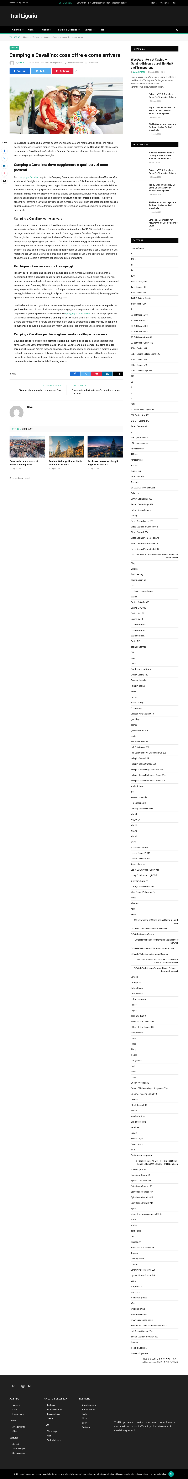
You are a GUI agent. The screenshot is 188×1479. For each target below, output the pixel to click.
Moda (133, 898)
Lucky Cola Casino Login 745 (144, 875)
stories (134, 1225)
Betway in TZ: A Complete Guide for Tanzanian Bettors (102, 3)
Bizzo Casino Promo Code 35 (144, 543)
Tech (102, 29)
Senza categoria (138, 1122)
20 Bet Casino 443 (139, 331)
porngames (136, 1060)
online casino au (138, 999)
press (133, 1077)
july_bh (134, 814)
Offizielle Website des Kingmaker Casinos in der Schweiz (156, 941)
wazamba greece (139, 1298)
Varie (133, 1281)
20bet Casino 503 (139, 359)
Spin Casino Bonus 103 (141, 1186)
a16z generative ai (139, 437)
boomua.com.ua (138, 580)
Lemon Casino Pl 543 (140, 859)
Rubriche (46, 29)
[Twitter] (4, 158)
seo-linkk (135, 1127)
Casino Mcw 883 (138, 608)
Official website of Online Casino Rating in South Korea (156, 921)
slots (133, 1150)
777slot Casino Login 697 (142, 410)
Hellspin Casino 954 (140, 758)
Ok (171, 1474)
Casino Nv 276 (137, 613)
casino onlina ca (138, 624)
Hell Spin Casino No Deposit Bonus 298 (148, 753)
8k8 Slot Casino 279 (140, 421)
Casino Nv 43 (137, 619)
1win (133, 276)
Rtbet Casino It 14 (139, 1105)
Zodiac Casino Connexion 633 (144, 1337)
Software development (141, 1155)
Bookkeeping (137, 574)
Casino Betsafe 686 (140, 602)
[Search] (177, 30)
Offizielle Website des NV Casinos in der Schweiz (153, 948)
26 (132, 382)
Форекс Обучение (139, 1353)
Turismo (14, 48)
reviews (134, 1099)
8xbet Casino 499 (139, 426)
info (133, 792)
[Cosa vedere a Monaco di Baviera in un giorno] (27, 447)
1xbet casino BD (138, 304)
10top (133, 259)
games (134, 725)
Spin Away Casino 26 (140, 1175)
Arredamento (137, 460)
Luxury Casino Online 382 (142, 886)
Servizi (88, 29)
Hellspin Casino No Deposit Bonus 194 (148, 775)
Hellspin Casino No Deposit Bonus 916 (148, 780)
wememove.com (139, 1314)
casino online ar (138, 630)
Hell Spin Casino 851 (140, 741)
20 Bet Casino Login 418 (142, 343)
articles (134, 465)
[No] (184, 1474)
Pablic (133, 1005)
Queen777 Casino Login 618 (144, 1094)
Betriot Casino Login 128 (142, 504)
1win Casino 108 (138, 287)
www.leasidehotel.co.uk (142, 1320)
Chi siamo (164, 3)
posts (133, 1071)
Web (133, 1303)
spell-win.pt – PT (138, 1169)
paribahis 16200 (138, 1016)
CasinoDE (135, 641)
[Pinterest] (4, 173)
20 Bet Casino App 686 (141, 337)
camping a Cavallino (29, 177)
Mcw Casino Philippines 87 (143, 892)
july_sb (134, 836)
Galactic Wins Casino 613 (142, 714)
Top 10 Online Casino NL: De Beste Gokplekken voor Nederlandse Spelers (162, 110)
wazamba (135, 1292)
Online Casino (137, 988)
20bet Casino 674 (139, 365)
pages (134, 1010)
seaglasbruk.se (138, 1116)
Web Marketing (138, 1309)
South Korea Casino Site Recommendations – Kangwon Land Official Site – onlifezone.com (157, 1162)
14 (132, 270)
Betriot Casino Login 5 (141, 510)
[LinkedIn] (4, 166)
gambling (135, 719)
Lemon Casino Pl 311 (140, 853)
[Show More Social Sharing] (76, 71)
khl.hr (133, 842)
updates (135, 1264)
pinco (133, 1038)
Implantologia (137, 786)
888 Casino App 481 (140, 415)
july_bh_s (135, 819)
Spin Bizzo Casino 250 (141, 1180)
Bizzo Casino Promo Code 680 (145, 549)
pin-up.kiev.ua (137, 1032)
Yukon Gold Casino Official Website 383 (149, 1325)
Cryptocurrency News (141, 669)
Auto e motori (137, 476)
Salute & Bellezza (67, 29)
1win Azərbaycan (139, 281)
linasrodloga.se (138, 864)
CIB (132, 652)
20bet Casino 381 (139, 348)
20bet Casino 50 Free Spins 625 (145, 354)
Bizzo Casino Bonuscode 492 (144, 527)
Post (133, 1066)
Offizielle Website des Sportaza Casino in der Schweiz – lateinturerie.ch (157, 961)
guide (133, 736)
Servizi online (137, 1144)
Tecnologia (136, 1231)
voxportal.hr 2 (137, 1286)
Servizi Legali (137, 1138)
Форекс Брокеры (139, 1348)
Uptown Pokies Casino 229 (143, 1270)
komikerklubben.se (139, 847)
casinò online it (138, 636)
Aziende (16, 29)
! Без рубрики (137, 248)
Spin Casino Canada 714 (142, 1192)
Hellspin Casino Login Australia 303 (147, 769)
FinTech (134, 697)
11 (132, 265)
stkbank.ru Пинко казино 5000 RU (146, 1214)
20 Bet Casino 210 (139, 315)
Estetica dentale (138, 680)
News (133, 914)
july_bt (134, 825)
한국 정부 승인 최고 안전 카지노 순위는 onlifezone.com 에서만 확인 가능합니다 (160, 1360)
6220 (133, 404)
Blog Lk (134, 569)
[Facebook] (4, 151)
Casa (30, 29)
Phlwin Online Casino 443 (142, 1021)
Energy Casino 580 (139, 675)
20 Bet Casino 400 (139, 326)
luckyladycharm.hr (139, 881)
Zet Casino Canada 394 (141, 1331)
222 (132, 376)
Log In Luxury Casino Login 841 (145, 870)
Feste (133, 691)
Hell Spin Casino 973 (140, 747)
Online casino (137, 993)
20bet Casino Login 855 (141, 370)
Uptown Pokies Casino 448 (143, 1275)
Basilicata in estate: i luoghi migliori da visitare (103, 463)
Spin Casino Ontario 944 (142, 1203)
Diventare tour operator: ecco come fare (40, 390)
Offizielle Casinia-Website (142, 934)
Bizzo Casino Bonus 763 (142, 521)
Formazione (136, 708)
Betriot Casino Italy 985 (141, 499)
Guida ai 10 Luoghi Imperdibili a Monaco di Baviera (66, 463)
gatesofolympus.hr (139, 730)
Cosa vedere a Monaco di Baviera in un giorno (24, 463)
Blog (175, 3)
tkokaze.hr (136, 1242)
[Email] (4, 180)
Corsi (133, 663)
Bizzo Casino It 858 (139, 532)
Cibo (133, 658)
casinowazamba (138, 647)
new (133, 909)
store (133, 1219)
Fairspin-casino (138, 686)
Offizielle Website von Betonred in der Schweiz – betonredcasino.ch (156, 970)
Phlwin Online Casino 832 (142, 1027)
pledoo (134, 1055)
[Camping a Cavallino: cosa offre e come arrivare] (66, 105)
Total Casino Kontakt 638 (142, 1247)
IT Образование (138, 803)
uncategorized (137, 1259)
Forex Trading (137, 702)
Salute (134, 1111)
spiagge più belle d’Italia (77, 313)
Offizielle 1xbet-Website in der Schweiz (149, 928)
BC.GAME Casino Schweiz (143, 488)
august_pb (136, 471)
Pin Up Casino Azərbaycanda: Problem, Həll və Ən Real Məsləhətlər (163, 127)
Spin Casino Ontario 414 (142, 1197)
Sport (133, 1208)
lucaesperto (139, 72)
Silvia (21, 63)
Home (154, 3)
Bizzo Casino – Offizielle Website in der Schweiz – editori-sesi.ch (155, 556)
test (133, 1236)
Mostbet (135, 903)
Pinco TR (135, 1044)
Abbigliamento (138, 449)
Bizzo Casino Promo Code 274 (145, 538)
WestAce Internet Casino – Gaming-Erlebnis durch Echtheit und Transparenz (152, 63)
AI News (134, 454)
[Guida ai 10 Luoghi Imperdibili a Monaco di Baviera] (66, 447)
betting (134, 515)
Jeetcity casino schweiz (142, 808)
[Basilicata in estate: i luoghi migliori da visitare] (105, 447)
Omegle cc (136, 982)
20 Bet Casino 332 (139, 320)
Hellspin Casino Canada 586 (143, 764)
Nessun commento (75, 63)
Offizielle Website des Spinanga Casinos (149, 954)
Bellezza (135, 493)
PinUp (133, 1049)
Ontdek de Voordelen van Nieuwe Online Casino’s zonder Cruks (163, 223)
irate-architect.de (139, 797)
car (132, 585)
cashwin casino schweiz (142, 591)
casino (134, 597)
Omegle (134, 977)
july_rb (134, 831)
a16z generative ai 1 (140, 443)
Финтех (134, 1342)
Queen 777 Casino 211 (141, 1083)
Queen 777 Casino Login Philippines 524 (149, 1088)
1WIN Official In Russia (141, 298)
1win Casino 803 (138, 292)
